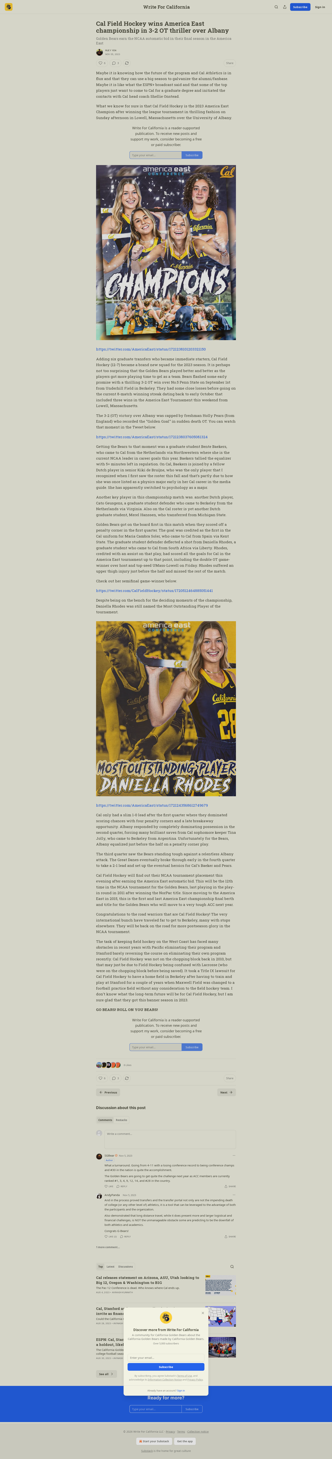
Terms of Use (184, 1375)
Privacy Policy (195, 1379)
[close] (203, 1313)
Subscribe (166, 1367)
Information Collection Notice (165, 1379)
